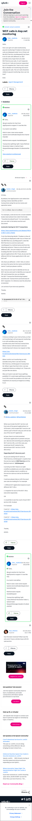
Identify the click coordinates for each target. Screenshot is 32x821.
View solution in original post (12, 154)
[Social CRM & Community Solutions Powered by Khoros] (26, 792)
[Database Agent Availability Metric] (27, 178)
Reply (7, 94)
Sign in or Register (21, 17)
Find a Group (16, 724)
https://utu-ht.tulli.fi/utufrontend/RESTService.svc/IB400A (16, 354)
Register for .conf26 (16, 676)
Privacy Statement (15, 813)
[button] (28, 27)
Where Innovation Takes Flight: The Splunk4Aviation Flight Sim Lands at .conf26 (14, 770)
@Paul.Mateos (21, 417)
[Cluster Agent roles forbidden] (30, 178)
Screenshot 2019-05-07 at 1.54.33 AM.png (18, 299)
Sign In (23, 3)
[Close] (29, 805)
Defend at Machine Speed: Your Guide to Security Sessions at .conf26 (15, 755)
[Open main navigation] (30, 3)
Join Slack (16, 701)
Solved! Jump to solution (12, 27)
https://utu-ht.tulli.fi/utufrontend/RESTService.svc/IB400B (17, 519)
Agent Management (16, 82)
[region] (16, 811)
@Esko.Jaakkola (10, 417)
